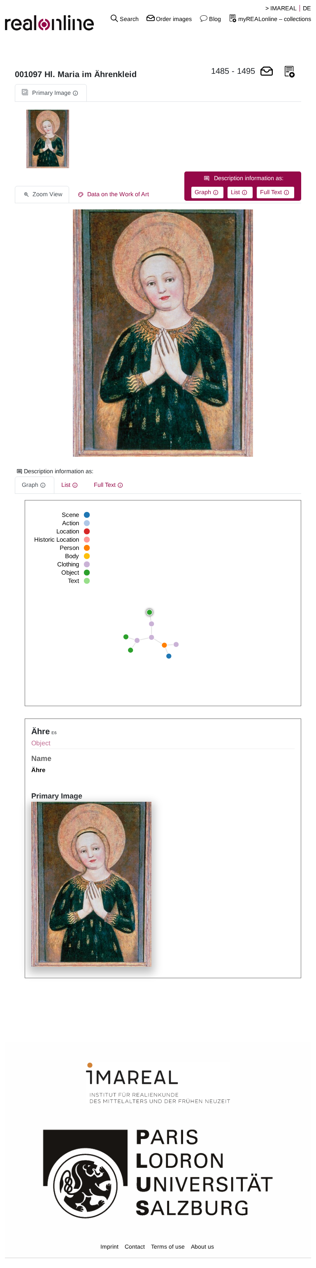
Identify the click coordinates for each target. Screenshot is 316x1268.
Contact (135, 1246)
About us (202, 1246)
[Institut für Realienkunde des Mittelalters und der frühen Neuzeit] (158, 1083)
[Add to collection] (289, 72)
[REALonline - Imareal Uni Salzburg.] (52, 18)
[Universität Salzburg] (158, 1173)
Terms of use (168, 1246)
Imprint (109, 1246)
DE (307, 8)
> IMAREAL (281, 8)
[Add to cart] (266, 72)
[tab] (51, 93)
